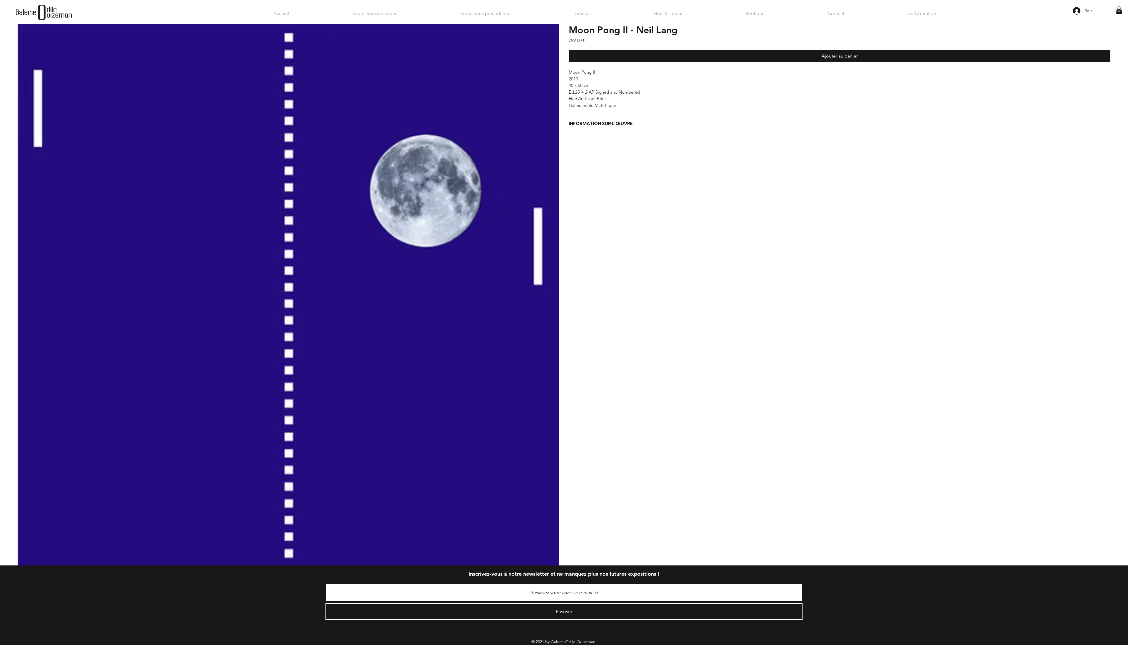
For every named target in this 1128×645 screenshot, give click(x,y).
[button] (1119, 10)
